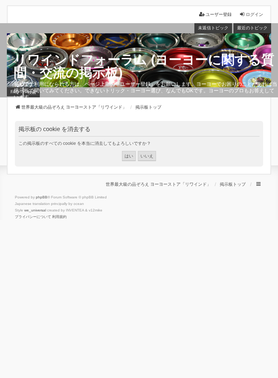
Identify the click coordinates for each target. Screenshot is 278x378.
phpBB (41, 197)
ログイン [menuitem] (254, 14)
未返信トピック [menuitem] (213, 27)
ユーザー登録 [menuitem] (219, 14)
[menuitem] (33, 217)
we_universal (35, 210)
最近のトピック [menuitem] (252, 27)
